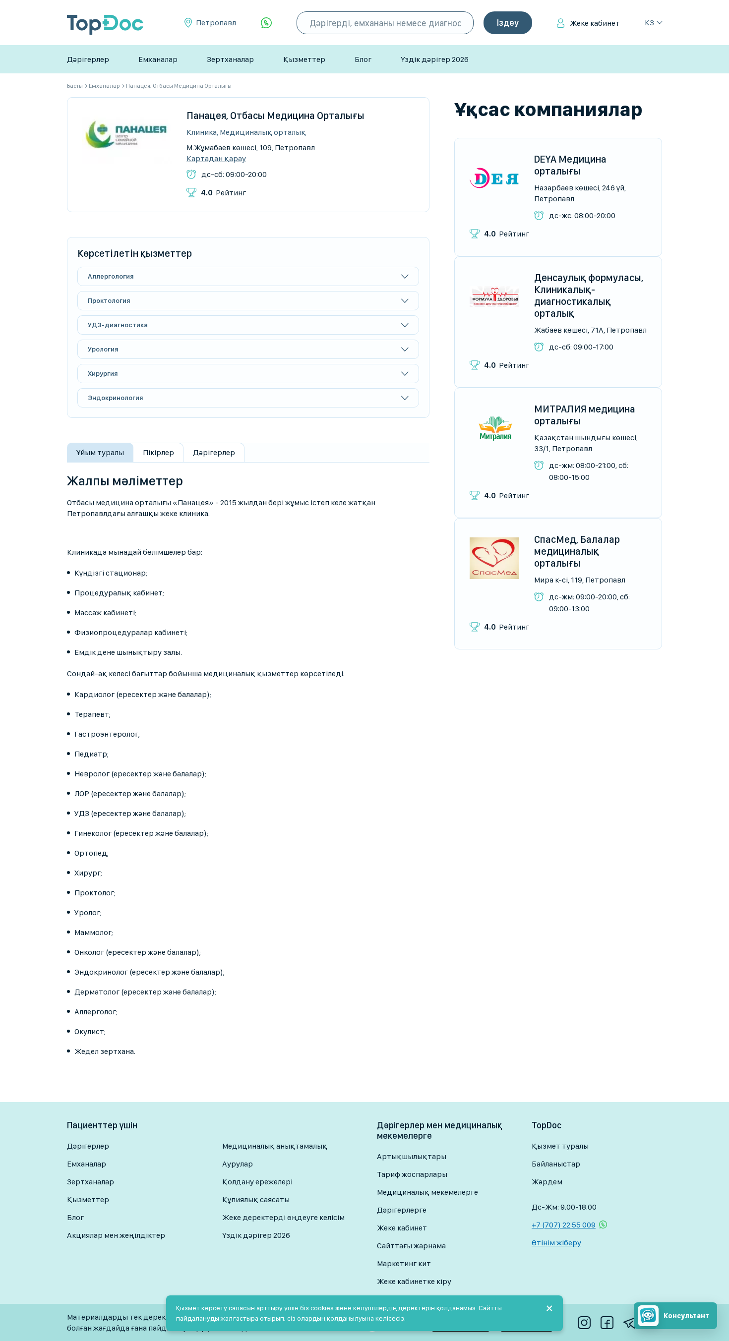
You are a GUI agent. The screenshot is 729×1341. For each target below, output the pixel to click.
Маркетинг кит (404, 1263)
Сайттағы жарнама (411, 1245)
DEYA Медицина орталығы (570, 165)
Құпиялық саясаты (256, 1199)
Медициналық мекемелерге (427, 1192)
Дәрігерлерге (401, 1210)
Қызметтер (304, 59)
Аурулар (237, 1163)
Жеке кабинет (595, 23)
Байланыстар (556, 1163)
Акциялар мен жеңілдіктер (116, 1235)
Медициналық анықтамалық (274, 1146)
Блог (363, 59)
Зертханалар (230, 59)
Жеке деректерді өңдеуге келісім (283, 1217)
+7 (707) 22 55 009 (564, 1224)
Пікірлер (158, 452)
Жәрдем (547, 1181)
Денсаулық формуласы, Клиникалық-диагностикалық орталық (588, 295)
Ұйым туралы (100, 452)
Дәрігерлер (88, 59)
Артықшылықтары (411, 1156)
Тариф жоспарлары (412, 1174)
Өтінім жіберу (556, 1242)
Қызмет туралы (560, 1146)
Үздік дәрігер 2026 (435, 59)
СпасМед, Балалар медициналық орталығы (577, 551)
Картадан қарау (216, 158)
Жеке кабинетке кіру (414, 1281)
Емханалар (158, 59)
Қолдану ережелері (257, 1181)
